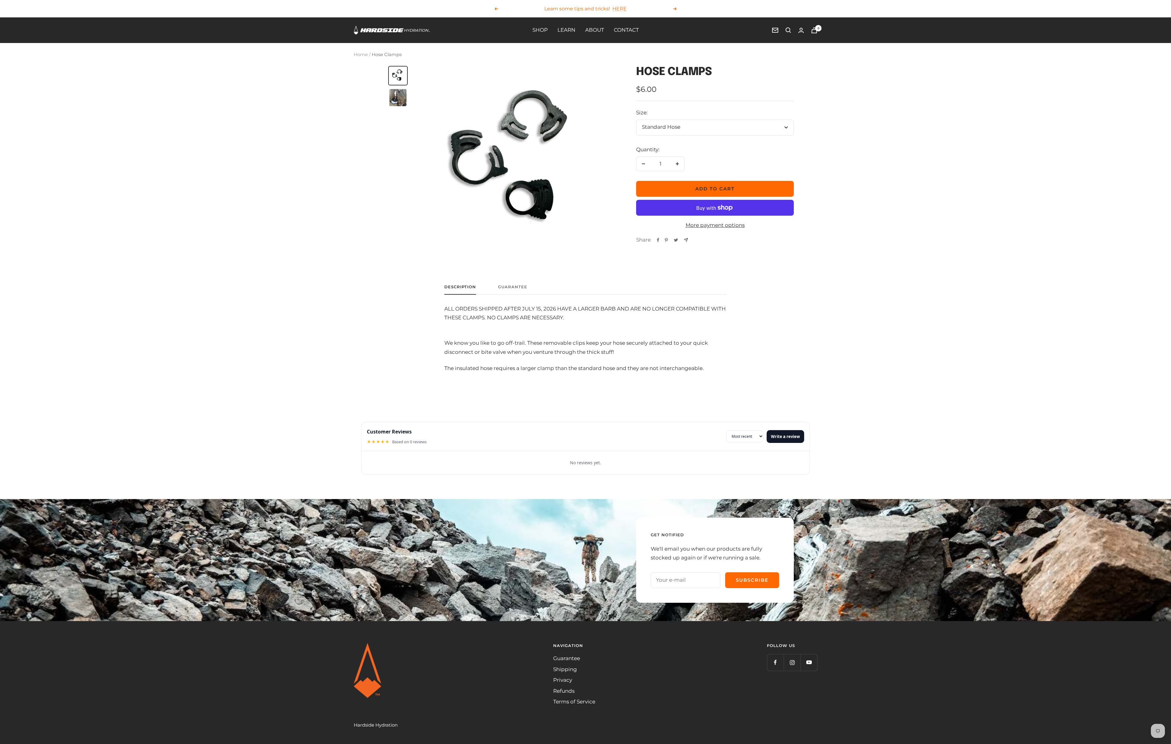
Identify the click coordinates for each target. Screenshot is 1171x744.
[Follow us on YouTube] (808, 662)
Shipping (565, 669)
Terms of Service (574, 702)
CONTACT (626, 30)
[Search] (788, 30)
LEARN (566, 30)
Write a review (785, 436)
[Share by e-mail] (686, 240)
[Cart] (814, 30)
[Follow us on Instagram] (792, 662)
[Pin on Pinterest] (666, 240)
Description (460, 286)
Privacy (562, 680)
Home (361, 54)
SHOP (540, 30)
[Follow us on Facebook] (775, 662)
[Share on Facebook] (658, 240)
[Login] (801, 30)
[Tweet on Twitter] (676, 240)
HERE (619, 8)
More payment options (715, 225)
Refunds (564, 691)
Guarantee (512, 286)
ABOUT (594, 30)
